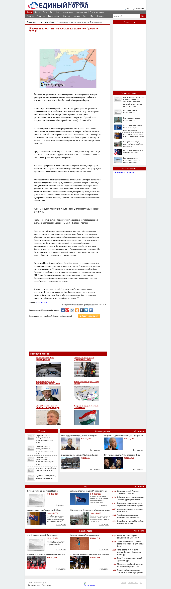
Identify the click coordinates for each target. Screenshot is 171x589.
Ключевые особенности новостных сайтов (130, 111)
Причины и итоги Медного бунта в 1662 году (42, 491)
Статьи (45, 12)
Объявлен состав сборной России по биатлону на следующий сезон (130, 565)
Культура (76, 16)
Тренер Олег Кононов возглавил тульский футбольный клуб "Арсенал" (130, 571)
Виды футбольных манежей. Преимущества (42, 535)
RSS (141, 583)
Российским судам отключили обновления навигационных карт (128, 516)
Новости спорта (85, 530)
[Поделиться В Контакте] (91, 310)
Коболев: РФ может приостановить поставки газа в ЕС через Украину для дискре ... (47, 407)
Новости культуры (102, 431)
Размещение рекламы (97, 12)
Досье (58, 12)
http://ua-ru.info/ (41, 302)
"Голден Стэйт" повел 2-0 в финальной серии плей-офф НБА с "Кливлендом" (89, 554)
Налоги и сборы (53, 16)
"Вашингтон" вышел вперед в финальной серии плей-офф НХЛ (128, 536)
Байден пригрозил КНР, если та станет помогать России (133, 151)
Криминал (100, 16)
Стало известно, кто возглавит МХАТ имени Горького (79, 455)
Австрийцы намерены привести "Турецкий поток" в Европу (84, 359)
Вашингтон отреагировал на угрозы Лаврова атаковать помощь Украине (130, 504)
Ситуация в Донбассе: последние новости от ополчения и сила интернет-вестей (45, 438)
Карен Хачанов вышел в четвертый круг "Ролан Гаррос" (129, 559)
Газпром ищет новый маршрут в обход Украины (86, 383)
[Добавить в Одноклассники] (77, 310)
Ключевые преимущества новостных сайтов (131, 119)
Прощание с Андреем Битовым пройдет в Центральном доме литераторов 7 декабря (123, 435)
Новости (37, 12)
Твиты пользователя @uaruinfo (124, 172)
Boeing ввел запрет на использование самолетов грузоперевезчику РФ (131, 160)
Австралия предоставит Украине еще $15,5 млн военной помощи (133, 135)
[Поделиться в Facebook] (63, 310)
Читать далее (95, 450)
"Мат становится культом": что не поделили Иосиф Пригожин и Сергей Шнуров (122, 455)
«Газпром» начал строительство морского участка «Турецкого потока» (48, 383)
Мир (92, 16)
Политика (30, 16)
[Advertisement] (68, 40)
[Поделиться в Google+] (67, 310)
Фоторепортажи (68, 12)
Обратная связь (133, 583)
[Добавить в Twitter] (86, 310)
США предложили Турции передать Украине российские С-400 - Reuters (133, 144)
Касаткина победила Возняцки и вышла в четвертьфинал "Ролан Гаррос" (84, 535)
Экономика (41, 16)
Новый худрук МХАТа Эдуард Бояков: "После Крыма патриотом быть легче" (79, 435)
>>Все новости (138, 431)
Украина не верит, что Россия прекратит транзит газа (45, 359)
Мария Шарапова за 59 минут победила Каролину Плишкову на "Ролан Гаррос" (129, 552)
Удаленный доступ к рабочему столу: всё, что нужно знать (46, 469)
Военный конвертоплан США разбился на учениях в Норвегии (130, 522)
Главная (29, 12)
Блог (51, 12)
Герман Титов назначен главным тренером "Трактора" (46, 554)
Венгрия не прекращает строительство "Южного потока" (86, 407)
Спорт (85, 16)
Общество (66, 16)
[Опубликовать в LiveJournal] (72, 310)
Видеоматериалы (81, 12)
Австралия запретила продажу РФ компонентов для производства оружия (132, 127)
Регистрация (139, 8)
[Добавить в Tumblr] (82, 310)
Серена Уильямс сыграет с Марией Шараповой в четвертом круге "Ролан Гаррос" (130, 543)
